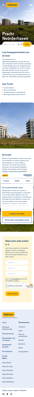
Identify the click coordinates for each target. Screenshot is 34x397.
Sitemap (4, 390)
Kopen (21, 331)
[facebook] (7, 394)
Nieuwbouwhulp (8, 334)
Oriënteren (22, 327)
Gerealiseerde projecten (6, 346)
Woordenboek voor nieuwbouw (8, 339)
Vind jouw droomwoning (7, 328)
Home (4, 323)
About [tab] (28, 181)
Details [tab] (17, 181)
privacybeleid (16, 279)
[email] (3, 394)
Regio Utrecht (6, 363)
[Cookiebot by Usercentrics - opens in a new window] (24, 175)
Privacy (10, 390)
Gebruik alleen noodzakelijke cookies (17, 220)
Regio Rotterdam (7, 370)
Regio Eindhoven (7, 378)
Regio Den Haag (7, 366)
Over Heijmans (7, 351)
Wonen (21, 348)
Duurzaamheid (23, 352)
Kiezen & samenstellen (23, 335)
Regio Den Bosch (7, 374)
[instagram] (11, 394)
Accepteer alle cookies (16, 213)
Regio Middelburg (8, 382)
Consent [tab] (6, 181)
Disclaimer (23, 390)
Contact (4, 356)
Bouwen (21, 340)
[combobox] (9, 44)
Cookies (15, 390)
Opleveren (22, 344)
